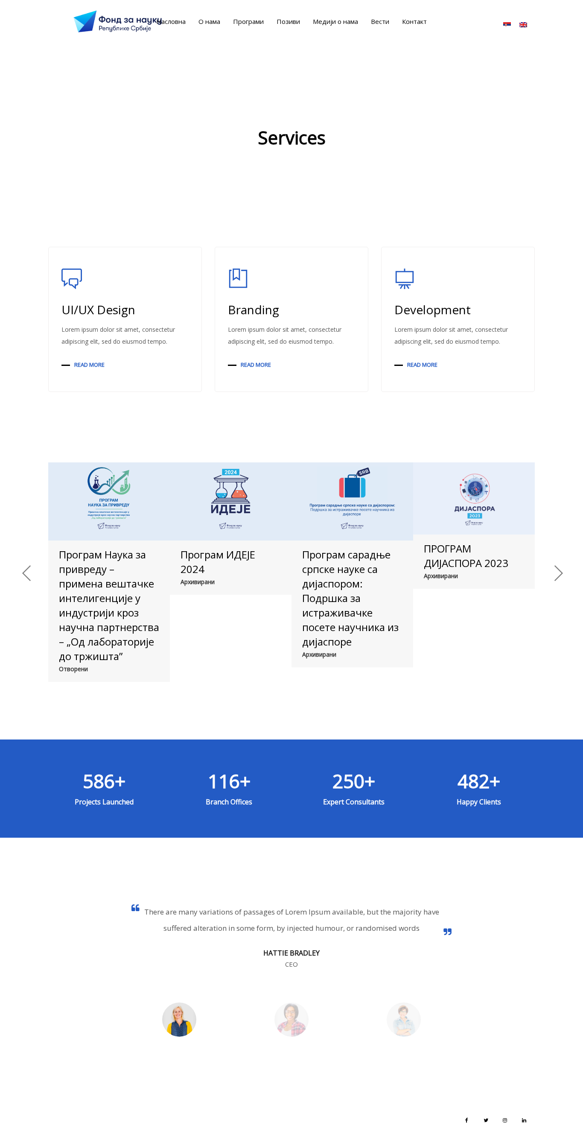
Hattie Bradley (291, 953)
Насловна (171, 21)
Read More (89, 364)
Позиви (288, 21)
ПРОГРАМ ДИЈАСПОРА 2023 (466, 555)
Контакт (414, 21)
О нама (209, 21)
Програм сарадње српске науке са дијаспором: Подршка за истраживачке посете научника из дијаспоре (350, 598)
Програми (248, 21)
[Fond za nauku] (117, 21)
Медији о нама (335, 21)
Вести (380, 21)
